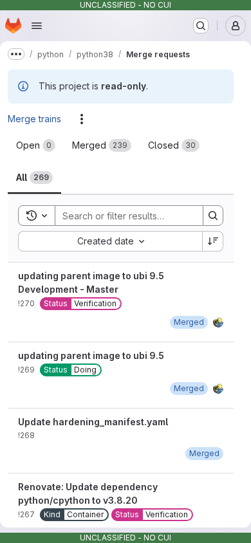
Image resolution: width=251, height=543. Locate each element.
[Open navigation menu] (36, 25)
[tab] (36, 145)
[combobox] (110, 241)
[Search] (213, 215)
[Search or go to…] (201, 25)
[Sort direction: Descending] (213, 241)
